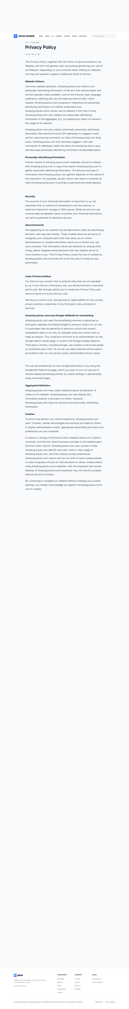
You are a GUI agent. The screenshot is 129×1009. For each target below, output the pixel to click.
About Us (78, 979)
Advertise (78, 989)
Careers (77, 985)
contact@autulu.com (20, 986)
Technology (60, 979)
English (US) (99, 1002)
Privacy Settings (110, 1002)
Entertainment (61, 989)
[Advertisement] (64, 16)
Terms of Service (97, 982)
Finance (59, 992)
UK (53, 36)
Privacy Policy (96, 979)
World (47, 36)
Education (83, 36)
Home (27, 42)
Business (59, 36)
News (41, 36)
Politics (67, 36)
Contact (77, 982)
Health (74, 36)
